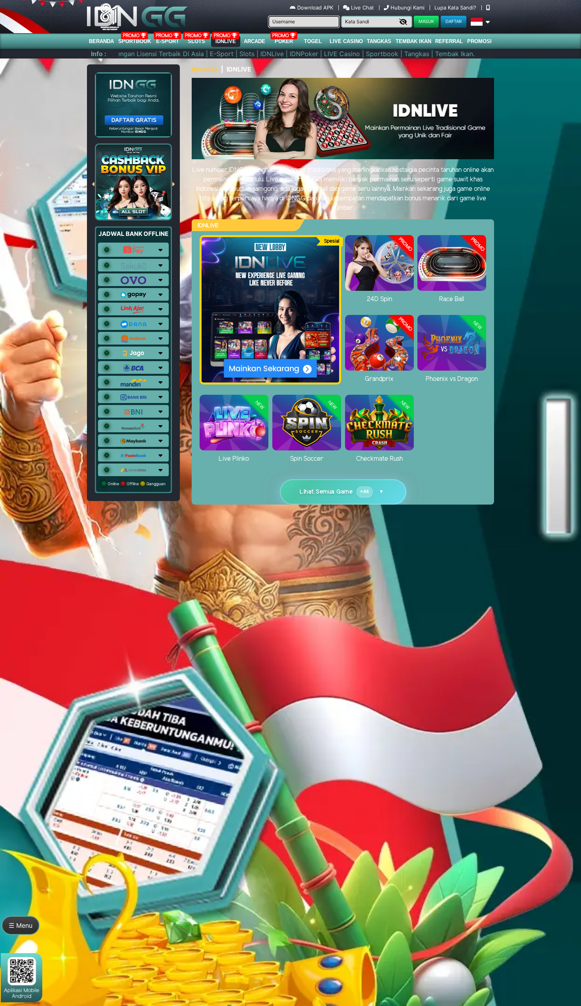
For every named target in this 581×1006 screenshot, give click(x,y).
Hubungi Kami (407, 7)
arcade (254, 41)
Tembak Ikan (413, 41)
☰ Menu (20, 925)
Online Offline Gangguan (136, 483)
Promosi (479, 41)
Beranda (101, 41)
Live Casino (346, 41)
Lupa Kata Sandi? (456, 7)
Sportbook (134, 41)
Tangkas (379, 41)
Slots (196, 41)
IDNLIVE (225, 41)
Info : (98, 54)
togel (313, 41)
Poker (284, 41)
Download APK (315, 7)
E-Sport (167, 41)
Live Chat (361, 7)
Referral (449, 41)
